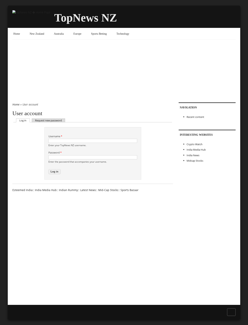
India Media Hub (46, 190)
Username (55, 136)
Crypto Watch (194, 144)
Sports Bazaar (130, 190)
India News (193, 155)
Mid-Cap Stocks (108, 190)
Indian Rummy (68, 190)
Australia (59, 33)
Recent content (195, 117)
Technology (122, 33)
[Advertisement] (124, 73)
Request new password (48, 120)
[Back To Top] (231, 312)
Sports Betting (99, 33)
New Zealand (37, 33)
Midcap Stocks (195, 160)
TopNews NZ (85, 18)
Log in (24, 120)
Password (55, 152)
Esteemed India (22, 190)
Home (16, 33)
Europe (77, 33)
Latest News (88, 190)
